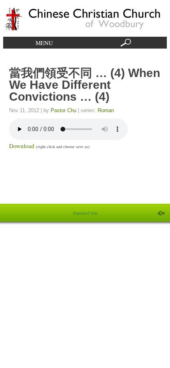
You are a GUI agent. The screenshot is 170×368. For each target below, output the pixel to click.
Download (21, 146)
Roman (106, 110)
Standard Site (85, 213)
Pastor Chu (63, 110)
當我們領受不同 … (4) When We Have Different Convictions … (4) (84, 84)
